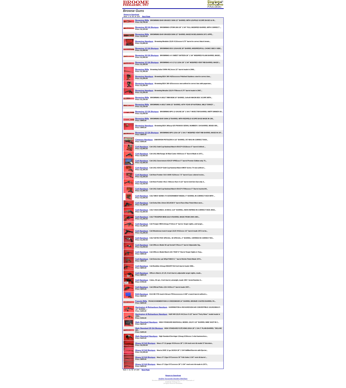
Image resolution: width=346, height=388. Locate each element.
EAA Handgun (141, 294)
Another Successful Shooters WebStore (173, 379)
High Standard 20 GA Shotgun (149, 328)
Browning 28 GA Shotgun (147, 27)
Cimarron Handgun (144, 140)
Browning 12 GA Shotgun (147, 48)
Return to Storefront (131, 15)
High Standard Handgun (146, 322)
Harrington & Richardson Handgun (151, 307)
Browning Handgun (144, 41)
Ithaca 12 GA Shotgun (145, 343)
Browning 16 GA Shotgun (147, 55)
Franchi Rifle (141, 301)
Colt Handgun (141, 147)
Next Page (146, 16)
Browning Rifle (142, 20)
